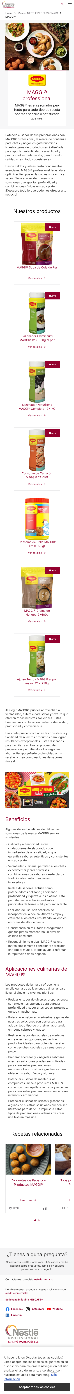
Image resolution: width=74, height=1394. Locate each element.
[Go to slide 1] (35, 1220)
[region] (37, 1370)
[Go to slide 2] (39, 1220)
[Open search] (62, 4)
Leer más (28, 1178)
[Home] (8, 4)
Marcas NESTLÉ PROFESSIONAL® (38, 13)
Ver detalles (37, 253)
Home (8, 13)
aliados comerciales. (17, 1293)
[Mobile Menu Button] (70, 5)
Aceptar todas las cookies (37, 1387)
